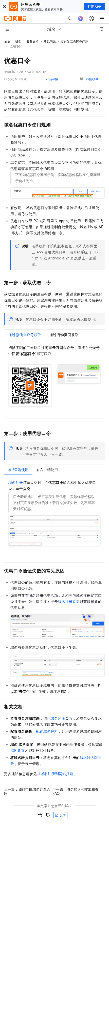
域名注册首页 (69, 601)
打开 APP (94, 6)
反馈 (63, 815)
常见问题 (50, 41)
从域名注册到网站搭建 (55, 773)
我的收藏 (92, 79)
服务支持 (32, 41)
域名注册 (15, 482)
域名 (18, 41)
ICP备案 (17, 750)
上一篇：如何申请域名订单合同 (27, 791)
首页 (7, 41)
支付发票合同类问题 (74, 41)
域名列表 (57, 718)
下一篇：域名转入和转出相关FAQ (75, 791)
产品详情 (52, 79)
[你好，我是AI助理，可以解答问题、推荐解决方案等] (80, 18)
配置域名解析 (47, 731)
